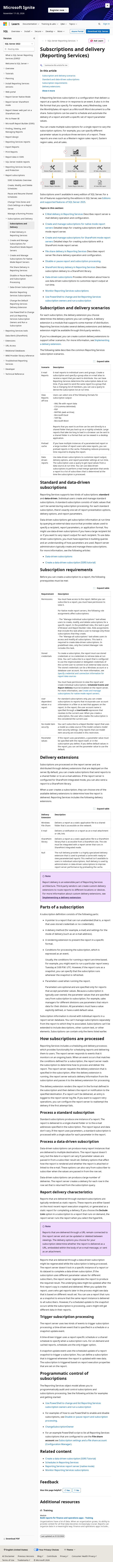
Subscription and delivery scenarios (58, 75)
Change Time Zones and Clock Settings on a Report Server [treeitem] (20, 205)
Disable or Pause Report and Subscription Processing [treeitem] (21, 279)
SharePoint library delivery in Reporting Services (70, 267)
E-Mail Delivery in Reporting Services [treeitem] (18, 234)
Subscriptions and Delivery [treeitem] (18, 225)
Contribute (52, 1556)
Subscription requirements (54, 83)
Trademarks (23, 1560)
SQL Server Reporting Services (62, 40)
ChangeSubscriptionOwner (59, 1426)
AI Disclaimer (8, 1556)
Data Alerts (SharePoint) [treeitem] (16, 335)
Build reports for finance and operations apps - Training (66, 1518)
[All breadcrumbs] (42, 41)
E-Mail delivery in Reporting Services (64, 214)
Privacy (63, 1556)
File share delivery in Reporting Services (66, 251)
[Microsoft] (5, 24)
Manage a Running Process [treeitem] (20, 213)
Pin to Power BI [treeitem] (12, 118)
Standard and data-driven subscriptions (60, 79)
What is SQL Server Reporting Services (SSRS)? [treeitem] (19, 57)
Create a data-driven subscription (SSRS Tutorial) (70, 1458)
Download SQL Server (98, 31)
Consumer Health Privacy (83, 1556)
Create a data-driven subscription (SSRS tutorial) (70, 562)
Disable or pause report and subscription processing (72, 261)
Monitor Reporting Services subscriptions (67, 290)
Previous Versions (26, 1556)
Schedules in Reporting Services (62, 1462)
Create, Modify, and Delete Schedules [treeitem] (20, 187)
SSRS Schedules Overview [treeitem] (19, 180)
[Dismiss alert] (107, 5)
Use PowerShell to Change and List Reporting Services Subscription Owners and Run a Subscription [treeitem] (22, 319)
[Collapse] (34, 38)
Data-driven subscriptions (58, 277)
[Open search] (99, 24)
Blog (39, 1556)
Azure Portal (77, 31)
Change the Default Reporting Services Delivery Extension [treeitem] (19, 304)
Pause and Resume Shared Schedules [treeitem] (20, 195)
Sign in (106, 23)
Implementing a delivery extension (61, 897)
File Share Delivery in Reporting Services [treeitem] (19, 269)
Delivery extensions (51, 86)
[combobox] (18, 44)
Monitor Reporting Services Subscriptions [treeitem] (20, 294)
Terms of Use (8, 1560)
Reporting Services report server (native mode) (69, 1466)
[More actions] (108, 41)
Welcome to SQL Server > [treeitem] (17, 63)
